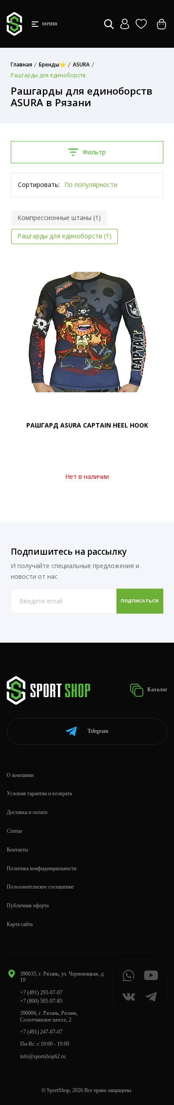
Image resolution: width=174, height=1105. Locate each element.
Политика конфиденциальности (41, 868)
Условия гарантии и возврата (39, 793)
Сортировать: (39, 184)
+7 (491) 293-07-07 (41, 992)
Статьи (14, 831)
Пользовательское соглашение (40, 887)
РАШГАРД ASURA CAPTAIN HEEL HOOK (87, 425)
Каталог (156, 689)
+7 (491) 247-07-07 (41, 1032)
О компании (20, 775)
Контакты (17, 850)
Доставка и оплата (27, 812)
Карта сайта (20, 924)
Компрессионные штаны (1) (59, 217)
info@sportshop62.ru (43, 1056)
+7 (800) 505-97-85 (41, 1001)
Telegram (97, 731)
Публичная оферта (28, 905)
